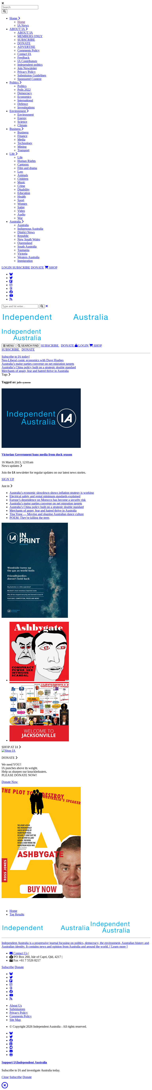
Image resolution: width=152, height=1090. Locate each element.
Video (21, 211)
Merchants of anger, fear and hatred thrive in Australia (35, 371)
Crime (21, 186)
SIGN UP (8, 479)
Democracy (24, 93)
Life (12, 153)
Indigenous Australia (30, 228)
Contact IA (24, 54)
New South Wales (28, 239)
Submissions (17, 1009)
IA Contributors (27, 61)
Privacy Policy (26, 71)
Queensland (24, 243)
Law (20, 171)
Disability (23, 189)
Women (22, 203)
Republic (23, 235)
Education (23, 193)
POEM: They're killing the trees (29, 517)
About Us (16, 1005)
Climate (22, 125)
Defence (22, 104)
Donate (19, 967)
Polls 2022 (24, 89)
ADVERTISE (26, 47)
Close (5, 1077)
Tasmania (23, 250)
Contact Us (20, 953)
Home (14, 18)
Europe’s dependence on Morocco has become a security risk (48, 500)
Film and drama (27, 168)
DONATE (23, 43)
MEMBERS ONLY (30, 36)
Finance (22, 136)
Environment (18, 111)
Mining (22, 146)
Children (22, 178)
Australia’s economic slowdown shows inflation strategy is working (52, 492)
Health (21, 196)
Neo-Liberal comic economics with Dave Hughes (33, 360)
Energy (22, 118)
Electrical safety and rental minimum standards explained (45, 496)
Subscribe (8, 967)
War (20, 218)
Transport (23, 150)
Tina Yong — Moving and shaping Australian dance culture (47, 514)
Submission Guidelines (31, 75)
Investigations (26, 107)
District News (26, 232)
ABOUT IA (18, 29)
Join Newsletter (27, 68)
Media (21, 139)
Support (24, 1062)
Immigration (25, 260)
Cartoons (23, 164)
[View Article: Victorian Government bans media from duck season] (41, 446)
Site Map (15, 1019)
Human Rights (26, 161)
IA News (23, 25)
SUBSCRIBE (26, 39)
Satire (21, 207)
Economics (24, 96)
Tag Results (17, 914)
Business (15, 129)
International (25, 100)
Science (22, 121)
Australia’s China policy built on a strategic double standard (39, 367)
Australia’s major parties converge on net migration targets (38, 363)
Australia (16, 221)
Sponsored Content (29, 79)
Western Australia (28, 257)
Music (21, 182)
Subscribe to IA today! (16, 356)
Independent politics (30, 64)
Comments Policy (28, 50)
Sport (20, 200)
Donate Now (10, 782)
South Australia (27, 246)
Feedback (23, 57)
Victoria (22, 253)
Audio (21, 214)
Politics (14, 82)
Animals (22, 175)
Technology (24, 143)
